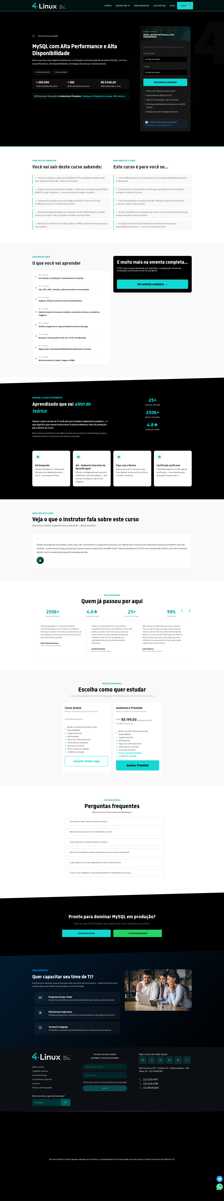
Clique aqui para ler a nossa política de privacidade (105, 1082)
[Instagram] (187, 1060)
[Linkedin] (160, 1060)
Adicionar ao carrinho (165, 82)
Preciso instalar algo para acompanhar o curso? (91, 832)
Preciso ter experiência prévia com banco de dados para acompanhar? (100, 852)
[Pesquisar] (65, 1102)
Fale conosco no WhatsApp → (119, 812)
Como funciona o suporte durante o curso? (89, 842)
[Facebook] (142, 1060)
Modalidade (149, 53)
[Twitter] (178, 1060)
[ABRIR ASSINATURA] (129, 5)
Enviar (104, 1088)
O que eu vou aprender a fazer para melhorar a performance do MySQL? (100, 873)
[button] (182, 611)
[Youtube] (169, 1060)
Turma (146, 66)
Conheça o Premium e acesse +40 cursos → (104, 96)
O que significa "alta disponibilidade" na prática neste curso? (95, 862)
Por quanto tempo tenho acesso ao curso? (88, 821)
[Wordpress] (151, 1060)
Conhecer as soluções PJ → (158, 125)
